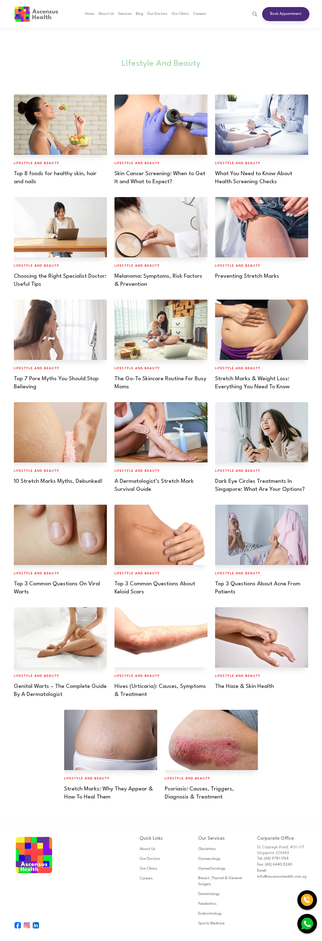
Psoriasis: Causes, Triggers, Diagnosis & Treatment (199, 793)
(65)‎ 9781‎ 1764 (276, 859)
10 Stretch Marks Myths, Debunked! (58, 481)
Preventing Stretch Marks (247, 276)
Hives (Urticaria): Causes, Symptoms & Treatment (160, 690)
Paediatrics (207, 904)
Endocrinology (210, 914)
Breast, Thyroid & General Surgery (220, 881)
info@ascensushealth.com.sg (281, 877)
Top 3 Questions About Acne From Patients (257, 588)
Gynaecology (209, 859)
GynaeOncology (211, 869)
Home (89, 14)
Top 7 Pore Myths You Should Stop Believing (56, 383)
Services (125, 14)
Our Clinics (180, 14)
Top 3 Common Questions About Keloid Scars (154, 588)
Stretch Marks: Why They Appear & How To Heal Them (108, 793)
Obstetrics (207, 849)
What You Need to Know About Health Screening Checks (253, 177)
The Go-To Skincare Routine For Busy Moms (160, 383)
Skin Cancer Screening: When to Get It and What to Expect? (159, 177)
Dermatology (209, 894)
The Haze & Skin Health (244, 686)
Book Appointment (285, 14)
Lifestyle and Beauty (36, 163)
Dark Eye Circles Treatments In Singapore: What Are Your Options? (260, 485)
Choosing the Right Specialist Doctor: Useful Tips (60, 280)
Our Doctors (150, 859)
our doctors (157, 14)
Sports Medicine (211, 923)
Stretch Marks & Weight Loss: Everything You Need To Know (252, 383)
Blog (139, 14)
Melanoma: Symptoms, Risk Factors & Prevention (158, 280)
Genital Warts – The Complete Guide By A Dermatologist (60, 690)
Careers (199, 14)
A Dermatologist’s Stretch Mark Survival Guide (154, 485)
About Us (106, 14)
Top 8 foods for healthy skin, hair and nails (55, 177)
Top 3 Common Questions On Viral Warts (57, 588)
